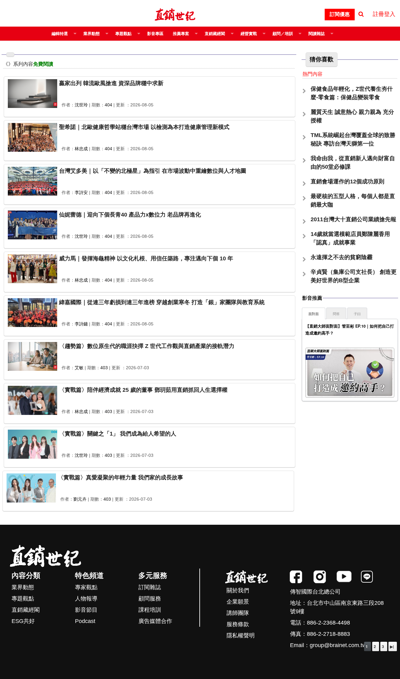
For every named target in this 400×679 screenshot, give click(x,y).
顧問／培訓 (282, 33)
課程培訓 (149, 610)
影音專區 (155, 33)
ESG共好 (23, 621)
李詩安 (81, 192)
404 (108, 104)
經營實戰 (249, 33)
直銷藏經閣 (215, 33)
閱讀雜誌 (316, 33)
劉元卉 (80, 499)
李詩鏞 (81, 323)
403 (104, 367)
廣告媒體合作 (155, 621)
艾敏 (79, 367)
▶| (392, 646)
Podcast (85, 621)
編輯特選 (60, 33)
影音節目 (86, 610)
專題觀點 (123, 33)
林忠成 (81, 148)
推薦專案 (181, 33)
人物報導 (86, 598)
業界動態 (91, 33)
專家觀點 (86, 587)
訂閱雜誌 (149, 587)
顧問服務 (149, 598)
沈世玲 (81, 104)
